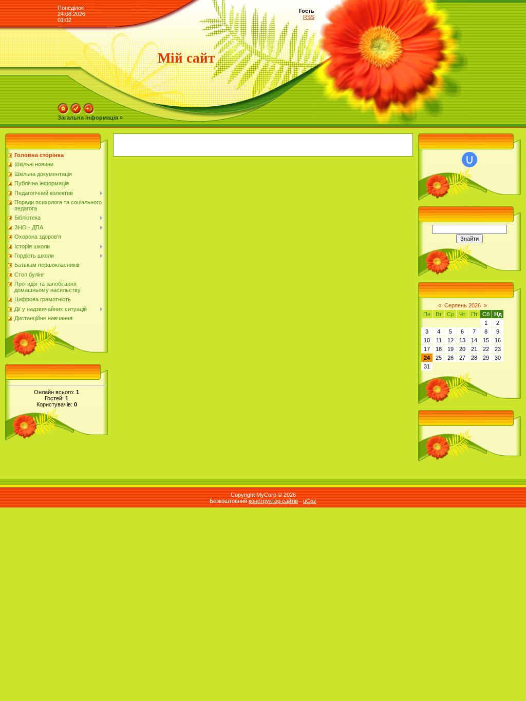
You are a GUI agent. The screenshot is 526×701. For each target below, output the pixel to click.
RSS (308, 17)
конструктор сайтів (273, 501)
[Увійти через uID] (469, 159)
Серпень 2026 (462, 305)
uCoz (309, 501)
